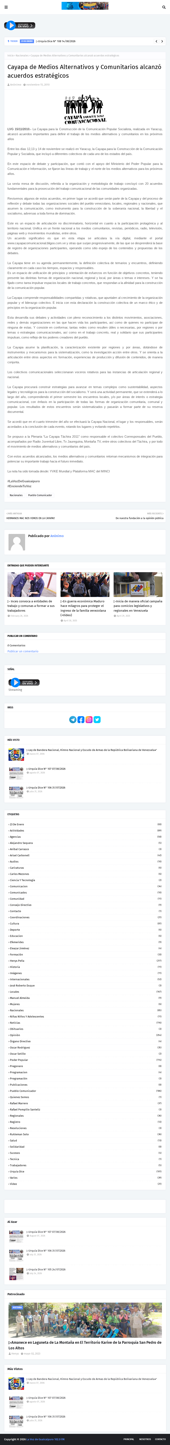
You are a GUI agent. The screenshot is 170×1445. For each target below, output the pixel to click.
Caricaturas (86, 867)
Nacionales (22, 55)
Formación (86, 954)
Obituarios (86, 1028)
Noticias (86, 1022)
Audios (86, 861)
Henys (15, 1353)
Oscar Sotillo (86, 1053)
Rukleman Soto (86, 1134)
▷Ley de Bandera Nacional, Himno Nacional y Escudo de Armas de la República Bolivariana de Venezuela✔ (92, 750)
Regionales (86, 1115)
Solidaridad (86, 1146)
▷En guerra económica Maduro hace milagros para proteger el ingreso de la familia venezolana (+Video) (83, 608)
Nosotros (145, 1439)
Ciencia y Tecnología (86, 880)
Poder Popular (86, 1059)
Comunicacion (86, 886)
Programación (86, 1078)
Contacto (86, 911)
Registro (86, 1121)
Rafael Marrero (86, 1103)
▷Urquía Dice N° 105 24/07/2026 (46, 1269)
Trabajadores (86, 1165)
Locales (86, 991)
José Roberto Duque (86, 985)
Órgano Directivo (86, 1041)
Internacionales (86, 979)
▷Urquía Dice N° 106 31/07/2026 (46, 787)
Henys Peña (86, 960)
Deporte (86, 929)
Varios (86, 1177)
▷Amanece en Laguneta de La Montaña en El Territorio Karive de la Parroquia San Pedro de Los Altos (85, 1345)
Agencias (86, 836)
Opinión (86, 1035)
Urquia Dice (86, 1171)
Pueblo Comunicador (40, 495)
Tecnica (86, 1159)
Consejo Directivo (86, 905)
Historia (86, 966)
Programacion (86, 1072)
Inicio (10, 55)
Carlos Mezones (86, 874)
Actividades (86, 830)
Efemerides (86, 942)
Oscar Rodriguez (86, 1047)
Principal (129, 1439)
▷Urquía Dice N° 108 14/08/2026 (55, 41)
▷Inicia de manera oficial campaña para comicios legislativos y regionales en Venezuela (138, 605)
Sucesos (86, 1152)
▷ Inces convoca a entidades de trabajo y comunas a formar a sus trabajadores (31, 605)
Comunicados (86, 892)
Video (86, 1183)
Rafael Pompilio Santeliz (86, 1109)
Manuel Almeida (86, 997)
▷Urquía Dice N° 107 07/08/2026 (46, 768)
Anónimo (15, 84)
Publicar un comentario (22, 651)
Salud (86, 1140)
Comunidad (86, 898)
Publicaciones (86, 1084)
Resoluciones (86, 1128)
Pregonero (86, 1066)
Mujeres (86, 1004)
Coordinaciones (86, 917)
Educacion (86, 936)
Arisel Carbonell (86, 855)
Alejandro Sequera (86, 843)
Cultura (86, 923)
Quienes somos (86, 1097)
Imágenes (86, 973)
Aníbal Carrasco (86, 849)
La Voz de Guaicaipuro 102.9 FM (45, 1439)
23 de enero (86, 824)
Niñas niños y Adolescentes (86, 1016)
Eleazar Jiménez (86, 948)
